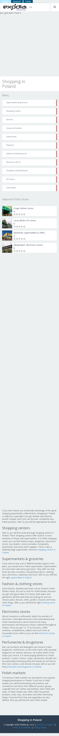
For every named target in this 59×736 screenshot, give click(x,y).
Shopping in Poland (30, 720)
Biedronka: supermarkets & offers (29, 232)
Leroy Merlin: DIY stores (25, 220)
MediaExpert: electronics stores (28, 245)
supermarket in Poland (20, 577)
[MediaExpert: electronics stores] (7, 248)
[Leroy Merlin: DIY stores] (7, 223)
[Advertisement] (29, 45)
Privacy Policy (40, 727)
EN (30, 7)
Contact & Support (45, 724)
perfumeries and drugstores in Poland (23, 666)
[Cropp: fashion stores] (7, 211)
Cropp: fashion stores (24, 208)
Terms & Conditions (22, 727)
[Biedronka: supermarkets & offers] (7, 235)
